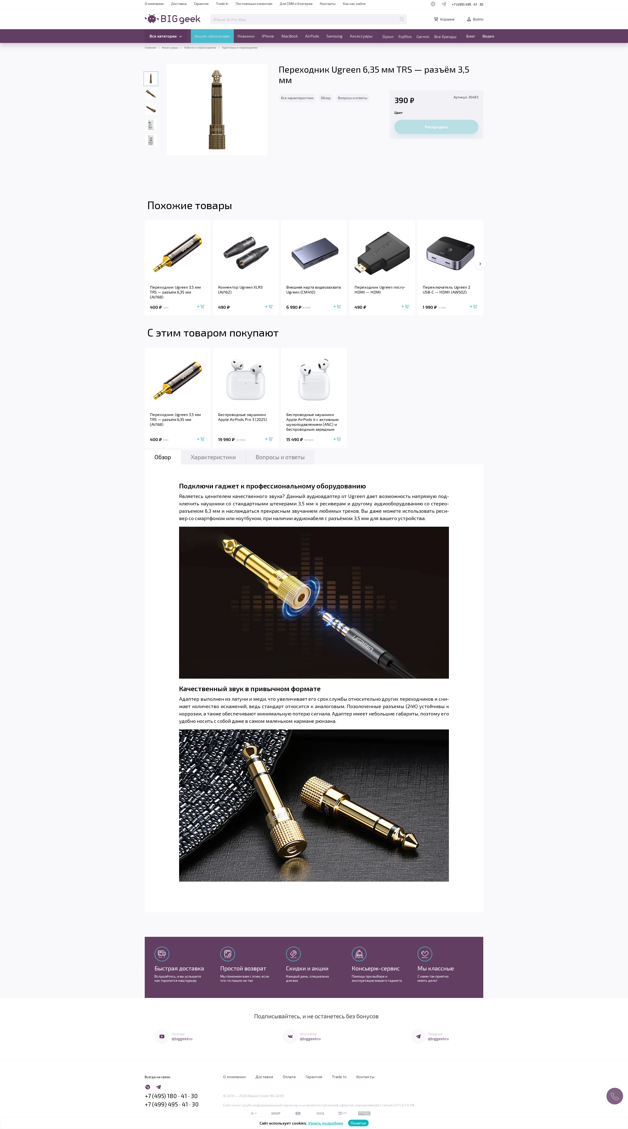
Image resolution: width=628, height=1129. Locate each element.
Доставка (179, 3)
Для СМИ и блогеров (296, 3)
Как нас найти (354, 3)
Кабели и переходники (200, 47)
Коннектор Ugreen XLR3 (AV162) (240, 289)
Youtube (178, 1034)
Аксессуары (361, 36)
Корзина (447, 19)
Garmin (423, 36)
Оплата (289, 1076)
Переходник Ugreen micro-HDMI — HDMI (380, 289)
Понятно (358, 1123)
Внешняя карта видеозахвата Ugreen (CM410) (313, 289)
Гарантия (201, 3)
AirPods (312, 36)
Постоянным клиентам (254, 3)
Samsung (334, 36)
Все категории (163, 36)
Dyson (387, 36)
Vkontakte (308, 1034)
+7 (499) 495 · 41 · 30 (467, 4)
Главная (150, 47)
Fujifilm (405, 36)
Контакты (328, 3)
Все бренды (445, 36)
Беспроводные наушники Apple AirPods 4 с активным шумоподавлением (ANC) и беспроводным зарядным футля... (312, 422)
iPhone (268, 36)
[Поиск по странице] (402, 19)
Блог (470, 36)
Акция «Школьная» (212, 36)
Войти (478, 19)
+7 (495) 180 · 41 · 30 (171, 1095)
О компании (154, 3)
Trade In (222, 3)
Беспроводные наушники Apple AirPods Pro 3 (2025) (242, 417)
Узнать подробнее (325, 1123)
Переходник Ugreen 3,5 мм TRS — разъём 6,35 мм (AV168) (175, 292)
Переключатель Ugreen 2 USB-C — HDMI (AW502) (446, 289)
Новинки (245, 36)
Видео (488, 36)
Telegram (435, 1034)
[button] (480, 263)
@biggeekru (182, 1038)
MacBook (289, 36)
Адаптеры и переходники (240, 47)
